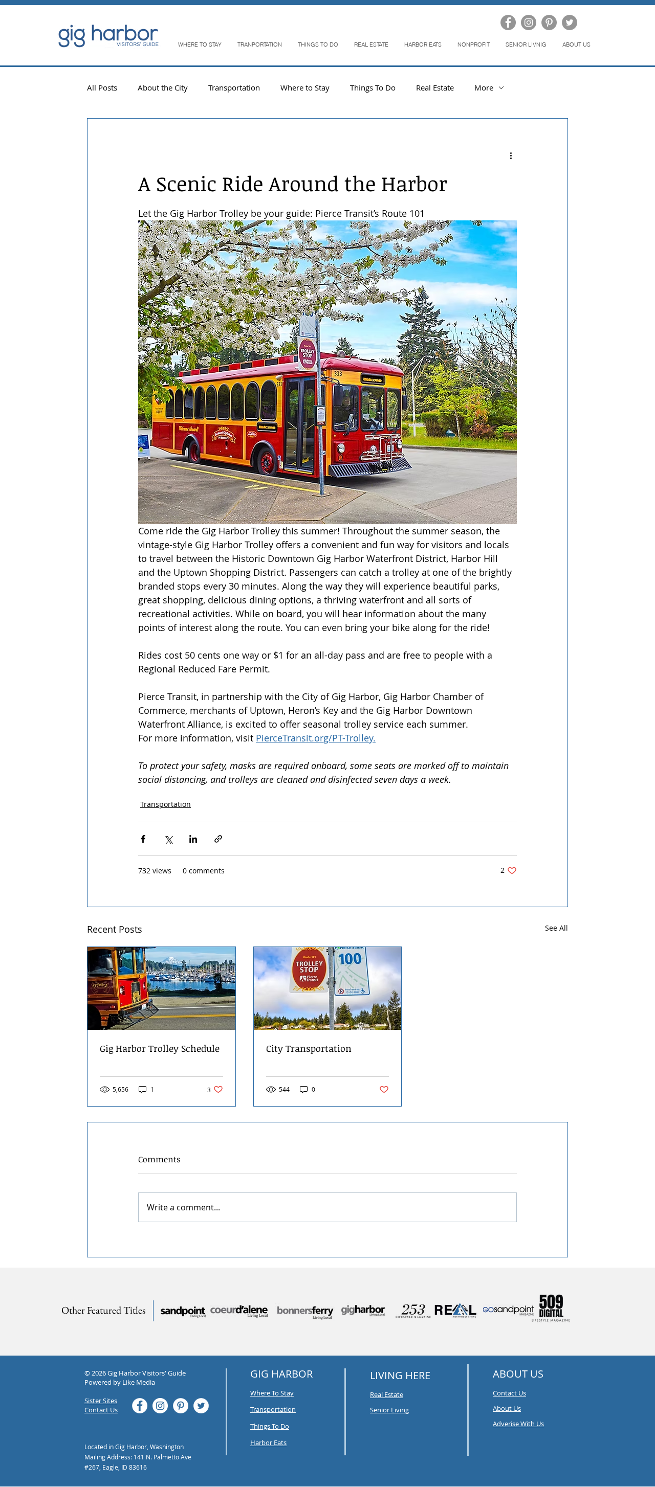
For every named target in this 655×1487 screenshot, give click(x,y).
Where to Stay (305, 87)
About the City (163, 87)
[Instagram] (528, 22)
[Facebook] (508, 22)
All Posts (102, 87)
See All (556, 928)
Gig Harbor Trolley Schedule (160, 1048)
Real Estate (435, 87)
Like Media (138, 1382)
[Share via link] (218, 839)
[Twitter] (569, 22)
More (483, 87)
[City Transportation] (328, 988)
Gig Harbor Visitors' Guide (146, 1373)
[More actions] (511, 155)
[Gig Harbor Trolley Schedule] (161, 988)
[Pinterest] (549, 22)
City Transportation (309, 1048)
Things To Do (373, 87)
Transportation (234, 87)
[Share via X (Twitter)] (168, 839)
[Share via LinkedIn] (193, 839)
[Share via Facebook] (143, 839)
